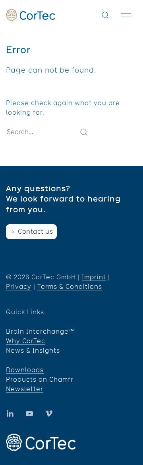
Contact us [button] (34, 231)
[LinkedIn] (29, 413)
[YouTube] (10, 413)
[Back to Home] (30, 15)
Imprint (94, 277)
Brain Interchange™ (40, 331)
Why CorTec (25, 341)
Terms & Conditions (69, 286)
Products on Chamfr (39, 379)
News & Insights (33, 350)
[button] (105, 15)
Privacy (18, 286)
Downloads (25, 370)
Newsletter (24, 389)
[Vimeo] (49, 413)
